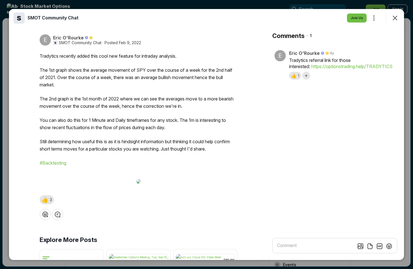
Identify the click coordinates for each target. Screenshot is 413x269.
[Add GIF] (379, 246)
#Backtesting (53, 163)
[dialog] (206, 134)
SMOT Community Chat (80, 43)
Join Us (357, 18)
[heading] (53, 18)
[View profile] (19, 18)
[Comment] (57, 214)
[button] (47, 199)
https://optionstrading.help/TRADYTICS (351, 66)
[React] (45, 214)
